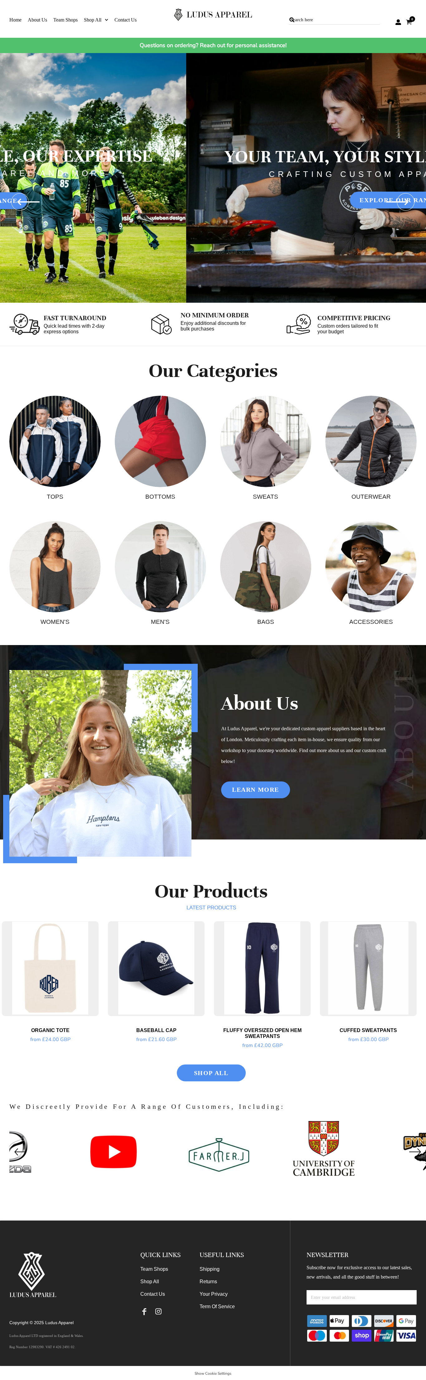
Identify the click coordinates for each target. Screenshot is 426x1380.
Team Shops (154, 1269)
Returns (208, 1281)
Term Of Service (217, 1306)
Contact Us (152, 1294)
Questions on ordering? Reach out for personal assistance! (213, 45)
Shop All (149, 1281)
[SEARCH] (292, 20)
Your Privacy (214, 1294)
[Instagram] (158, 1311)
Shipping (210, 1269)
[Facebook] (144, 1311)
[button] (96, 19)
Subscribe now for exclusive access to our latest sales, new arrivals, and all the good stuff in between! (359, 1272)
